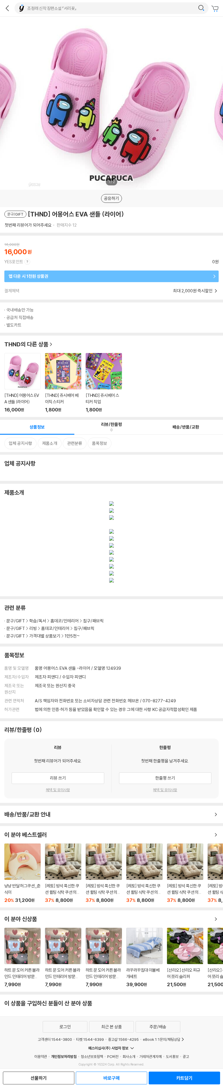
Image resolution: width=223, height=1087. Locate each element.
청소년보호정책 (92, 1056)
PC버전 (112, 1056)
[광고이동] (201, 8)
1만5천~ (72, 636)
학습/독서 (37, 621)
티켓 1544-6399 (90, 1039)
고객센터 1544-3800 (55, 1039)
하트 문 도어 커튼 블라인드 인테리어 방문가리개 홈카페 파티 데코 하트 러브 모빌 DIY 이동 (22, 957)
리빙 (33, 628)
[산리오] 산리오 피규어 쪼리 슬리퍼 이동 (185, 957)
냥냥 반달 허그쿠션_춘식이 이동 (22, 873)
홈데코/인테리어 (65, 621)
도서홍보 (172, 1056)
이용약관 (40, 1056)
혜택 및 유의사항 (58, 789)
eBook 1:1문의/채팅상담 (161, 1039)
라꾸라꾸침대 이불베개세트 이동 (144, 957)
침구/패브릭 (93, 621)
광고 (186, 1056)
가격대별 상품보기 (44, 636)
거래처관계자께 (150, 1056)
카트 (215, 9)
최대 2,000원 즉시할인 (193, 290)
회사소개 (129, 1056)
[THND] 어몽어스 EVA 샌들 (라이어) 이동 (22, 383)
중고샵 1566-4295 (123, 1039)
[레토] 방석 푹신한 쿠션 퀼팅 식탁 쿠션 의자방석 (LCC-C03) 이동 (63, 873)
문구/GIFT (15, 621)
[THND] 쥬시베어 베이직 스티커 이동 (63, 383)
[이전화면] (7, 8)
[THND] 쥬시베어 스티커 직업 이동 (104, 383)
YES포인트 (13, 261)
